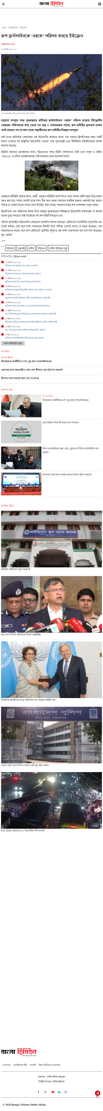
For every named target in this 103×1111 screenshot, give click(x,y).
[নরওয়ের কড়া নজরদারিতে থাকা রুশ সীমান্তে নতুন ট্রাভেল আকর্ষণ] (51, 371)
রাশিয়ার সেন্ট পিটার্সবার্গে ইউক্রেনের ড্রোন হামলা (24, 338)
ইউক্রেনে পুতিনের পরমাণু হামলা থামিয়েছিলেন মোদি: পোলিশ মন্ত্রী (31, 322)
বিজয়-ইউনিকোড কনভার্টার (49, 1065)
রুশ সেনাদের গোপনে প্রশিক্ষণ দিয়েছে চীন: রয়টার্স (25, 330)
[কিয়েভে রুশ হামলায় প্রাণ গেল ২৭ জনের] (51, 380)
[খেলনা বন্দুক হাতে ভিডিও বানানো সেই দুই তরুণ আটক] (51, 738)
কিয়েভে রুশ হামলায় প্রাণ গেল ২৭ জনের (21, 265)
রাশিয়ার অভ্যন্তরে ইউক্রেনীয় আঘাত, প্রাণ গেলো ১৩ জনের (28, 289)
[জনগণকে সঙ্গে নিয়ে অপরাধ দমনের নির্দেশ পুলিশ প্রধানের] (51, 485)
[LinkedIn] (59, 1092)
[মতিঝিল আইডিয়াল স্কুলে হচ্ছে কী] (51, 542)
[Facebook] (38, 1092)
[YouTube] (53, 1092)
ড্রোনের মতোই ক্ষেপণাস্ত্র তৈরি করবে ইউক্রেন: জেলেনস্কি (27, 297)
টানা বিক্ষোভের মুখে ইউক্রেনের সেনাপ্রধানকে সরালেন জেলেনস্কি (30, 314)
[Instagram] (65, 1092)
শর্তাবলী (33, 1065)
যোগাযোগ (6, 1065)
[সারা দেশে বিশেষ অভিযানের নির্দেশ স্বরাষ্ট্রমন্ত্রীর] (51, 608)
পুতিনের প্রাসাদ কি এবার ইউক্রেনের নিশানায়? (23, 281)
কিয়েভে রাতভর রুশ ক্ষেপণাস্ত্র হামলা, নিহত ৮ (23, 273)
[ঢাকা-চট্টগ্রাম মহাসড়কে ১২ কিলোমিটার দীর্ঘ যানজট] (51, 803)
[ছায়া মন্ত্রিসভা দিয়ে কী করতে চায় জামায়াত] (51, 433)
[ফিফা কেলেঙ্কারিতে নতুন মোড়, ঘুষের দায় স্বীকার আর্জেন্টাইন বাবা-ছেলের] (51, 459)
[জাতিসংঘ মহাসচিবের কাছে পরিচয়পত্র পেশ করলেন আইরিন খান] (51, 673)
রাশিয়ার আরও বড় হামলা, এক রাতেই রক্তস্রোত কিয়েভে (27, 305)
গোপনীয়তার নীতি (20, 1065)
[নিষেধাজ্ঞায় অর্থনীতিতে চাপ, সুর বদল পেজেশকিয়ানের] (51, 361)
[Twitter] (45, 1092)
